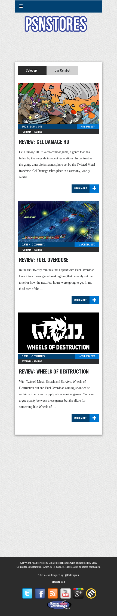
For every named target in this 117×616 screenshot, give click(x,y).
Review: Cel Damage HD (44, 141)
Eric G (25, 126)
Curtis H (26, 244)
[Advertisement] (58, 50)
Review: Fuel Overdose (43, 259)
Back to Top (58, 582)
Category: (32, 70)
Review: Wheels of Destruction (54, 371)
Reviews (37, 131)
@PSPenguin (72, 575)
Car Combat (62, 70)
